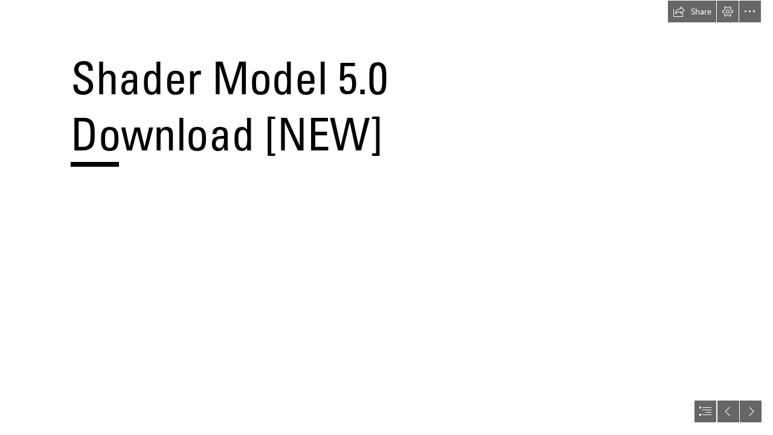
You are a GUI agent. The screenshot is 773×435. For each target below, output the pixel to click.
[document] (386, 217)
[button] (692, 11)
